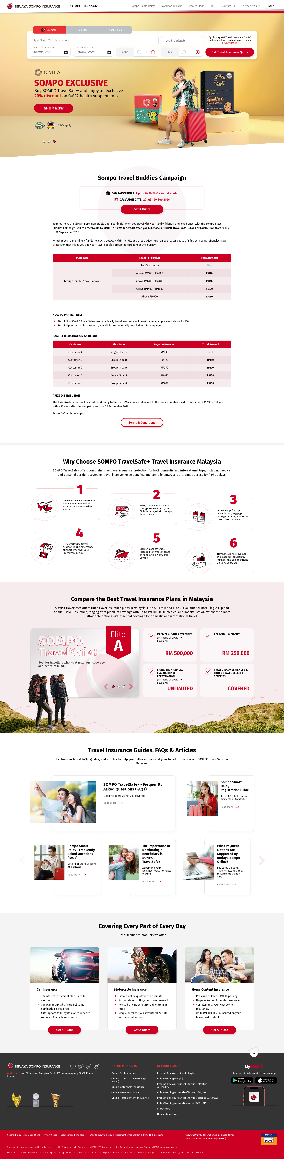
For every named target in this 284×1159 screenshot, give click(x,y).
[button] (44, 141)
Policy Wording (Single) (170, 1078)
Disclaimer (81, 1135)
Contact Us (228, 6)
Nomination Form (171, 6)
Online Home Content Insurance (130, 1097)
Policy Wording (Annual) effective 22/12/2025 (182, 1092)
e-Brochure (163, 1108)
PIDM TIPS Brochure (153, 1135)
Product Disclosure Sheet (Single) (176, 1073)
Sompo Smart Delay (143, 6)
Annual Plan (115, 30)
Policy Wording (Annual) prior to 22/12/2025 (181, 1103)
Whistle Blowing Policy (101, 1135)
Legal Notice (67, 1135)
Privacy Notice (229, 43)
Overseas (51, 30)
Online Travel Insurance (125, 1092)
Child (170, 53)
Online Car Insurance (123, 1073)
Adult (125, 53)
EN (270, 5)
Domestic (82, 30)
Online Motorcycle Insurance (127, 1086)
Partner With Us (250, 6)
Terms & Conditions (142, 422)
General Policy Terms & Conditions (23, 1135)
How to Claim (196, 6)
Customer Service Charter (127, 1135)
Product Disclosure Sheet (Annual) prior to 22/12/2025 (188, 1097)
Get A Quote (142, 209)
